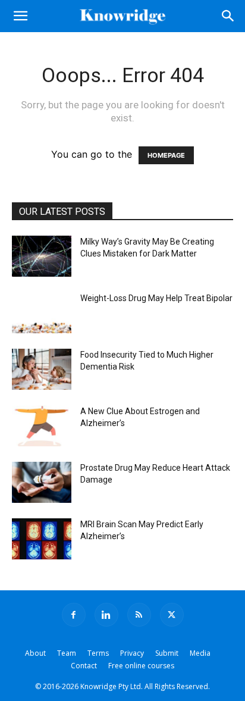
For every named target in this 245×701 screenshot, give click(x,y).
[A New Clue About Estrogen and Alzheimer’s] (41, 425)
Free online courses (141, 666)
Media (200, 653)
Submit (166, 653)
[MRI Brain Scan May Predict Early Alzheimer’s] (41, 538)
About (35, 653)
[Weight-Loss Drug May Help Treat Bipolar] (41, 312)
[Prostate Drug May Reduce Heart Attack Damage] (41, 482)
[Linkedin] (106, 615)
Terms (98, 653)
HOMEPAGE (166, 155)
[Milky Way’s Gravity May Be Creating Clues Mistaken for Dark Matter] (41, 256)
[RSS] (139, 615)
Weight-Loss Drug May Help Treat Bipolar (156, 298)
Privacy (132, 653)
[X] (172, 615)
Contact (84, 666)
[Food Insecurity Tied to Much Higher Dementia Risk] (41, 369)
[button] (20, 16)
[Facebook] (74, 615)
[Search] (228, 16)
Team (66, 653)
